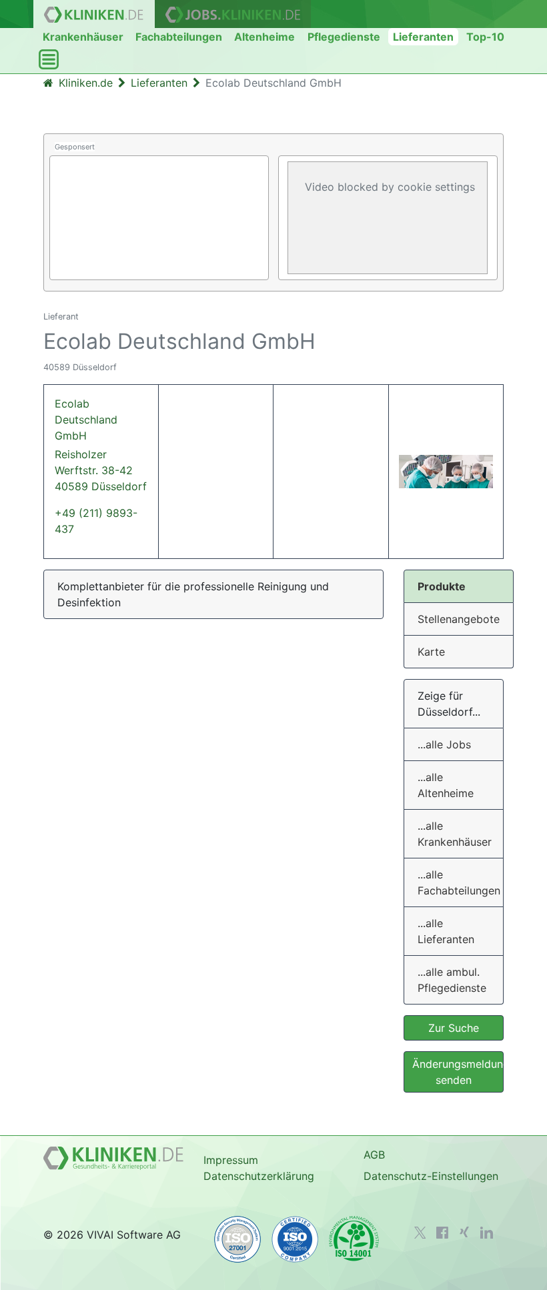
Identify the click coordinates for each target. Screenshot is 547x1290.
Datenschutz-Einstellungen (431, 1176)
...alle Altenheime (446, 785)
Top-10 (485, 36)
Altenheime (264, 36)
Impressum (230, 1160)
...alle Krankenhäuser (455, 833)
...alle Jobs (444, 744)
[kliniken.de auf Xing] (464, 1232)
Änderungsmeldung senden (458, 1072)
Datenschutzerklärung (258, 1176)
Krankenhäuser (83, 36)
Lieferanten (423, 36)
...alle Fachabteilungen (459, 882)
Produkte (442, 586)
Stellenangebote (459, 619)
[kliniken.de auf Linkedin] (486, 1233)
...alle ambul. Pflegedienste (452, 980)
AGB (374, 1154)
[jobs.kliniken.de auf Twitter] (420, 1233)
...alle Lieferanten (446, 931)
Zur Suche (453, 1028)
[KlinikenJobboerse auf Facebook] (442, 1233)
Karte (431, 651)
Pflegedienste (344, 36)
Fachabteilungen (178, 36)
